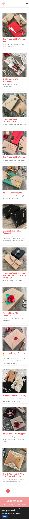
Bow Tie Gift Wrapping (12, 192)
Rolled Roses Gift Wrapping (14, 433)
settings (18, 513)
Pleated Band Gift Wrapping (14, 395)
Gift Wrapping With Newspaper (10, 80)
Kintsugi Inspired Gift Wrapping (11, 231)
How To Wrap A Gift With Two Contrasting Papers (13, 475)
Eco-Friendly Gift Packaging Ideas (9, 120)
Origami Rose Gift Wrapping (10, 314)
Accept (4, 516)
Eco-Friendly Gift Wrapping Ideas (14, 40)
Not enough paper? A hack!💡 (14, 354)
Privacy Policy (21, 504)
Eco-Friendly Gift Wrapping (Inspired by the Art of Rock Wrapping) (14, 275)
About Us (12, 504)
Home (4, 504)
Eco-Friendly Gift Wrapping (14, 157)
